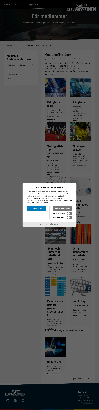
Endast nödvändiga (62, 208)
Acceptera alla (36, 208)
